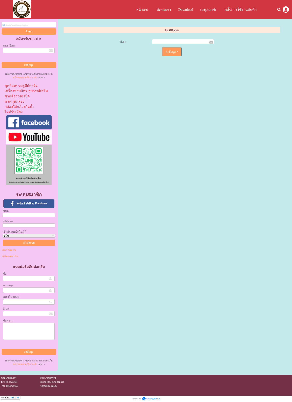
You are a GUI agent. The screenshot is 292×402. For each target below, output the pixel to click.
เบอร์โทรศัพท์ (11, 297)
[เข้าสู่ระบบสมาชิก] (286, 9)
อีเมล (6, 211)
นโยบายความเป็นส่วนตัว (25, 77)
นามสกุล (8, 285)
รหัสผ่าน (8, 221)
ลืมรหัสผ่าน (9, 250)
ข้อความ (8, 320)
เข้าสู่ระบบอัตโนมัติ (14, 231)
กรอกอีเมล (9, 45)
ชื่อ (5, 273)
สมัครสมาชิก (10, 256)
